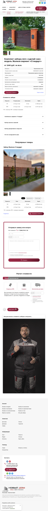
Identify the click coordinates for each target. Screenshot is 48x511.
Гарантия (20, 423)
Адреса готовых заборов (24, 7)
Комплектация (37, 198)
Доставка (4, 421)
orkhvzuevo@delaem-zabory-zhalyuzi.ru (15, 475)
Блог (3, 434)
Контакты (4, 438)
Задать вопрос (40, 92)
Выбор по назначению (23, 406)
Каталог (4, 7)
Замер (3, 425)
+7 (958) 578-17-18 (23, 230)
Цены (23, 198)
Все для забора (22, 412)
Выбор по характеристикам (24, 408)
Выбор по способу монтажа (9, 12)
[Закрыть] (20, 505)
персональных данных (23, 252)
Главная (4, 11)
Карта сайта (21, 438)
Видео (3, 436)
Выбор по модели (6, 406)
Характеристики (30, 198)
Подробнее (12, 508)
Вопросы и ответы (22, 447)
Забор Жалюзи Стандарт (13, 147)
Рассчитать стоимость (11, 92)
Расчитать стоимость (37, 213)
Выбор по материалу (7, 408)
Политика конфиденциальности (9, 504)
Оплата (20, 421)
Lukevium (13, 502)
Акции (3, 447)
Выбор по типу (21, 410)
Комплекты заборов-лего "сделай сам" (19, 12)
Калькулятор (12, 7)
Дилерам (4, 423)
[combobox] (10, 237)
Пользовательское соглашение (9, 506)
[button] (3, 142)
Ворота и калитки (6, 412)
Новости (20, 434)
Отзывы (4, 9)
